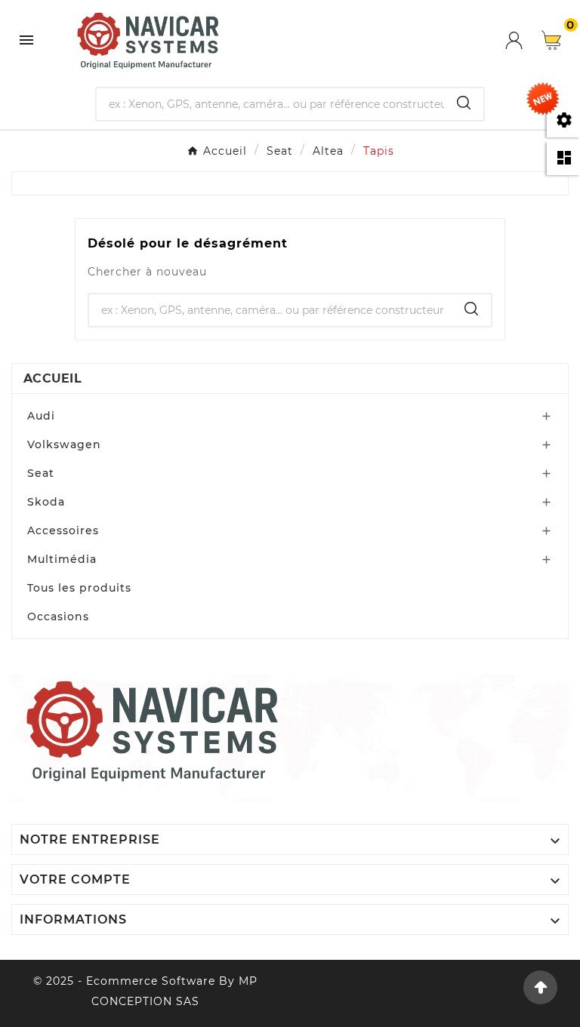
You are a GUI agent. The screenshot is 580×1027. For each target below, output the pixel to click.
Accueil (52, 378)
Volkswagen (64, 444)
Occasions (58, 616)
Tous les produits (79, 588)
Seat (40, 473)
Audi (41, 416)
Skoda (46, 502)
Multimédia (62, 559)
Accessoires (63, 530)
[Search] (463, 102)
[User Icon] (523, 40)
